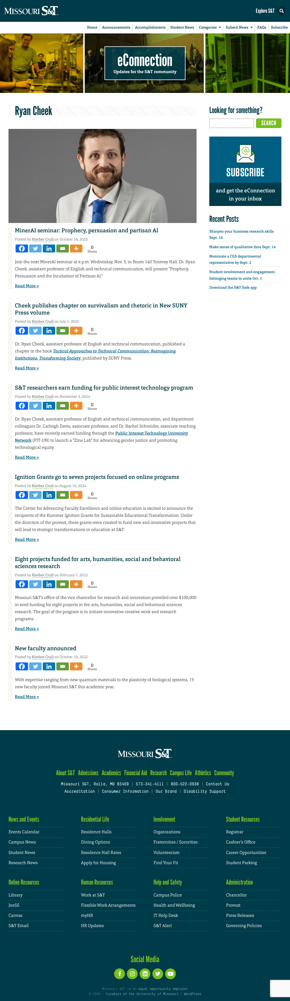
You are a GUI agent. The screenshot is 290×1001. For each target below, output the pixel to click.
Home (92, 27)
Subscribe (279, 27)
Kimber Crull (43, 239)
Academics (111, 773)
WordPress (192, 994)
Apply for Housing (98, 863)
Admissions (88, 773)
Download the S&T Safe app (233, 287)
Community (224, 773)
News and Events (23, 819)
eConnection (145, 59)
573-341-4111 (150, 784)
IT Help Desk (165, 915)
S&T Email (18, 925)
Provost (233, 905)
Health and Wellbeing (174, 905)
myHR (87, 915)
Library (15, 895)
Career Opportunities (246, 852)
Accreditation (79, 792)
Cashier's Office (240, 842)
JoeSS (13, 905)
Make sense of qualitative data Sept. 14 (242, 247)
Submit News (237, 27)
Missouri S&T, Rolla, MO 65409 (95, 784)
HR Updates (92, 925)
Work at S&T (93, 895)
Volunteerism (166, 852)
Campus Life (181, 773)
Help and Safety (167, 882)
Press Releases (240, 915)
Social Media (145, 959)
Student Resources (243, 819)
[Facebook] (22, 248)
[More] (76, 248)
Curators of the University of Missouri (142, 994)
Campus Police (167, 895)
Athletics (203, 773)
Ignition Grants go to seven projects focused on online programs (97, 477)
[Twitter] (35, 248)
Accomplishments (150, 27)
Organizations (166, 832)
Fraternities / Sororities (175, 842)
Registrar (234, 832)
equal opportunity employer (163, 989)
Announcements (116, 27)
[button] (281, 11)
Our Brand (165, 792)
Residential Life (95, 819)
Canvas (15, 915)
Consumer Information (125, 792)
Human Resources (97, 882)
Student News (182, 27)
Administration (239, 882)
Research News (23, 863)
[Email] (62, 248)
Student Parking (241, 863)
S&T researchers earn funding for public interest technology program (104, 388)
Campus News (22, 842)
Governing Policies (244, 925)
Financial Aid (135, 773)
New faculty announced (45, 648)
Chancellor (236, 895)
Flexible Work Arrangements (108, 905)
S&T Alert (162, 925)
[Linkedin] (49, 248)
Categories (208, 27)
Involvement (164, 819)
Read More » (27, 286)
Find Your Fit (165, 863)
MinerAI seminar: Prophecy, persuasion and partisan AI (87, 230)
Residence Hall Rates (101, 852)
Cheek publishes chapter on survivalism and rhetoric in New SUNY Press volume (101, 309)
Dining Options (95, 842)
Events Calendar (24, 832)
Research (158, 773)
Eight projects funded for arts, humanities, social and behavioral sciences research (98, 563)
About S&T (65, 773)
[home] (42, 11)
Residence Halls (96, 832)
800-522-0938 (185, 784)
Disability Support (205, 792)
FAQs (261, 27)
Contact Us (217, 784)
